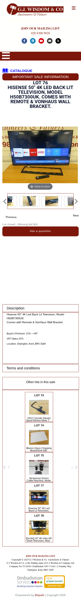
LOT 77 (39, 498)
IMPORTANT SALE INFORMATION (40, 77)
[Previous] (10, 155)
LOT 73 (39, 408)
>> (76, 467)
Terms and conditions (23, 368)
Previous (11, 217)
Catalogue (21, 71)
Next (76, 215)
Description (15, 308)
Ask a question (40, 231)
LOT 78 (39, 528)
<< (4, 467)
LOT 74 (39, 438)
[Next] (70, 155)
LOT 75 (39, 468)
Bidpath (39, 595)
